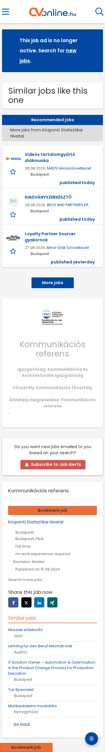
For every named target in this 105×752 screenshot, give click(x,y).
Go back (21, 724)
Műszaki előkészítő (25, 629)
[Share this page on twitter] (26, 602)
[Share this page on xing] (52, 602)
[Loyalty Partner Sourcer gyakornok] (13, 238)
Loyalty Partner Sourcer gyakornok (50, 237)
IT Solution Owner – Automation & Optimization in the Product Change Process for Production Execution (51, 668)
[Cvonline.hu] (52, 10)
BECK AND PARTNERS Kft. (68, 204)
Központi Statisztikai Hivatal (35, 522)
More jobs (52, 283)
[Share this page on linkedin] (39, 602)
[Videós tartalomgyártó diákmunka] (13, 159)
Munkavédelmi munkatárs (32, 705)
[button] (94, 50)
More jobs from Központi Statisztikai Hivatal (46, 133)
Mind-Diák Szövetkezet (68, 247)
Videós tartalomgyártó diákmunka (50, 157)
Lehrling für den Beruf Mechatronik (40, 646)
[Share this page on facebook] (13, 602)
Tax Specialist (21, 689)
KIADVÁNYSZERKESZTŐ (48, 197)
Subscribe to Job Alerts (56, 464)
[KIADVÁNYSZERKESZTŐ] (13, 201)
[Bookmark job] (13, 171)
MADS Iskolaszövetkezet (69, 168)
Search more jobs (25, 579)
